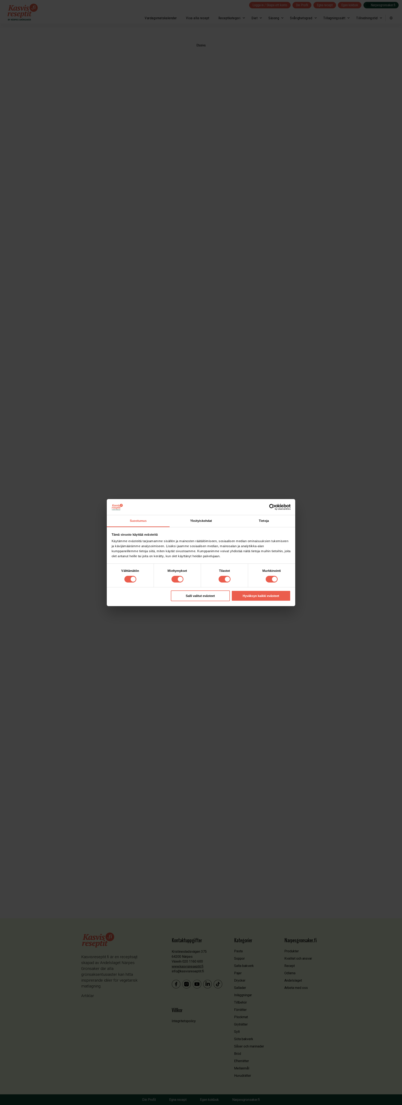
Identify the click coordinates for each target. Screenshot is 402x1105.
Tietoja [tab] (264, 520)
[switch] (177, 579)
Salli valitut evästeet (200, 596)
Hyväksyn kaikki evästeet (261, 596)
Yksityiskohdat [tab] (201, 520)
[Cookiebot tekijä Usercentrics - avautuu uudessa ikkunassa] (272, 507)
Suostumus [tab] (138, 520)
